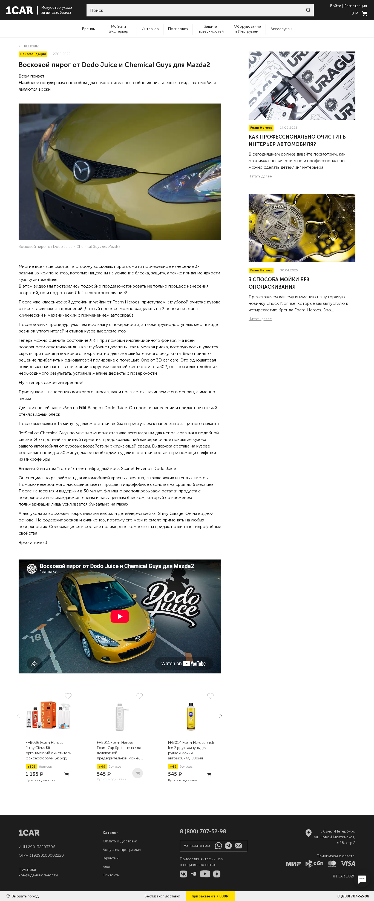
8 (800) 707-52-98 (353, 896)
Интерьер (150, 29)
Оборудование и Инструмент (247, 29)
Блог (107, 866)
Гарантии (111, 858)
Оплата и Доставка (120, 841)
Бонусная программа (122, 849)
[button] (308, 10)
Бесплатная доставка (162, 896)
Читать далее (260, 176)
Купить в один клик (40, 780)
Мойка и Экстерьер (118, 29)
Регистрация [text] (355, 6)
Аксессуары (281, 29)
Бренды (89, 29)
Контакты (111, 875)
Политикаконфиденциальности (38, 872)
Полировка (178, 29)
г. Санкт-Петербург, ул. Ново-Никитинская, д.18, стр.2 (334, 837)
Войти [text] (335, 6)
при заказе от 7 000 (210, 896)
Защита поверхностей (211, 29)
